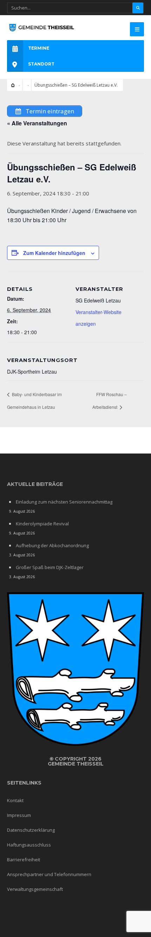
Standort (41, 64)
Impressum (19, 815)
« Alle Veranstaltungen (37, 123)
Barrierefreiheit (23, 859)
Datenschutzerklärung (31, 830)
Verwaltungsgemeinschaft (35, 889)
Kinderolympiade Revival (42, 523)
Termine (38, 48)
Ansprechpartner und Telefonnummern (49, 874)
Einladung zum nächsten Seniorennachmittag (64, 502)
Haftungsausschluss (29, 845)
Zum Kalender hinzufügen (54, 252)
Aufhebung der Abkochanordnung (52, 545)
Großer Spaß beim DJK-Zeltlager (50, 567)
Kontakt (15, 800)
